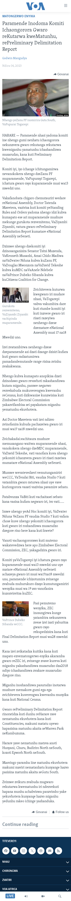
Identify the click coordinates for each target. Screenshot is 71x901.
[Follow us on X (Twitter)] (32, 851)
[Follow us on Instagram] (23, 851)
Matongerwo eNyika (18, 16)
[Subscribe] (49, 851)
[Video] (43, 896)
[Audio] (26, 896)
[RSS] (58, 851)
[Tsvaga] (60, 896)
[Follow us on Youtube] (14, 851)
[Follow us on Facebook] (5, 851)
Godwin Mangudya (14, 58)
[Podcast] (40, 851)
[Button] (61, 74)
